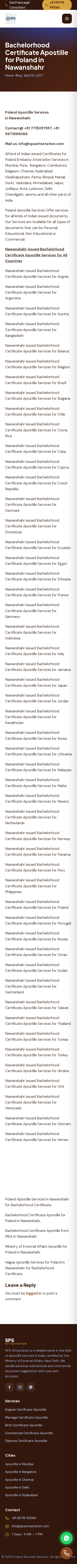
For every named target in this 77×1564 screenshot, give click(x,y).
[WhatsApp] (31, 1387)
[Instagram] (20, 1387)
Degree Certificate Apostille (25, 1410)
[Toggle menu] (67, 19)
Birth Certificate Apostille (23, 1425)
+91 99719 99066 (24, 1518)
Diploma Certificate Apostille (26, 1441)
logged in (33, 1293)
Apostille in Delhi (17, 1487)
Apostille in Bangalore (20, 1472)
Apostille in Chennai (19, 1480)
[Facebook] (9, 1387)
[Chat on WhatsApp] (66, 1538)
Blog (19, 75)
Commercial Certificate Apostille (29, 1433)
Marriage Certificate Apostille (26, 1417)
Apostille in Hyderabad (21, 1495)
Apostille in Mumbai (19, 1464)
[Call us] (66, 1553)
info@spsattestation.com (30, 1526)
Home (9, 75)
